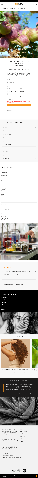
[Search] (33, 4)
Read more (8, 79)
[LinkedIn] (7, 463)
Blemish (3, 309)
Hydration (3, 299)
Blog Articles (22, 439)
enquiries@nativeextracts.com (8, 455)
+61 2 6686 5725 (6, 453)
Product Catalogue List (24, 431)
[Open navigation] (2, 4)
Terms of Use (22, 436)
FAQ (21, 438)
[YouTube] (5, 463)
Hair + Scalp (4, 306)
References (9, 110)
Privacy (21, 433)
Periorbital (3, 302)
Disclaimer (22, 434)
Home (3, 8)
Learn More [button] (4, 476)
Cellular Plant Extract (13, 8)
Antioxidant (4, 297)
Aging (2, 304)
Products (6, 8)
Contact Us (22, 441)
